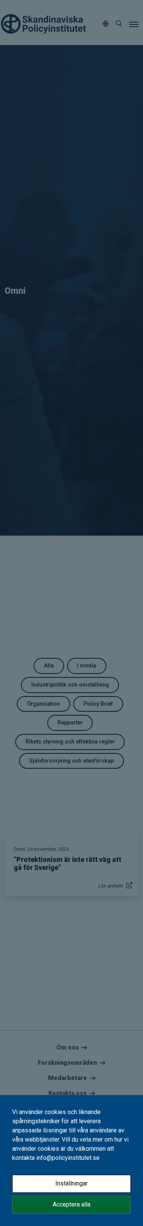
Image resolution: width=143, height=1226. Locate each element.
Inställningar (71, 1183)
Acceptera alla (71, 1204)
